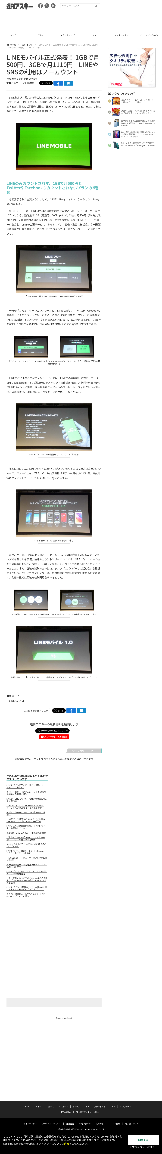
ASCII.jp (67, 1112)
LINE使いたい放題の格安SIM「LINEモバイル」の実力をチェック (25, 827)
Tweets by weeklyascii (64, 1018)
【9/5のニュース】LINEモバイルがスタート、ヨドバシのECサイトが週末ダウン (25, 806)
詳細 (66, 1143)
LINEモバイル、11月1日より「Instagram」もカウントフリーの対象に (26, 852)
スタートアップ (40, 35)
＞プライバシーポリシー (143, 1147)
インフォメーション (121, 35)
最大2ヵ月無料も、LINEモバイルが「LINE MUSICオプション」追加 (25, 895)
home (13, 44)
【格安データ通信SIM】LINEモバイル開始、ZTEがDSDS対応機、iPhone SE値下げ (26, 820)
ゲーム (76, 1106)
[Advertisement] (81, 20)
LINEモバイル (17, 700)
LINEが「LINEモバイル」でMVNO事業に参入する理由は (26, 800)
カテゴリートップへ (85, 750)
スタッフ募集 (114, 1123)
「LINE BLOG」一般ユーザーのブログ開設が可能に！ (26, 859)
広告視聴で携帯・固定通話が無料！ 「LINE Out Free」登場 (26, 865)
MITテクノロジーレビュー (90, 1112)
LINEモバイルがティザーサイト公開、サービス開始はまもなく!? (26, 786)
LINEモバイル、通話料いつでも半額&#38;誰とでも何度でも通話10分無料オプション (26, 888)
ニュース (50, 1106)
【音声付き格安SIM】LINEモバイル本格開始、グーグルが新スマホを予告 (25, 838)
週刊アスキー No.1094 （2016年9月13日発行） (25, 813)
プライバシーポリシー (51, 1123)
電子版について (131, 1123)
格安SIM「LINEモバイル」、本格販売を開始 (26, 833)
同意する (143, 1139)
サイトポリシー (30, 1123)
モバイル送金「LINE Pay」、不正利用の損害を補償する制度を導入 (26, 793)
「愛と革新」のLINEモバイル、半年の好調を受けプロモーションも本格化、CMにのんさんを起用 (27, 880)
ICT (67, 35)
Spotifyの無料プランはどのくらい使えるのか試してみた (26, 845)
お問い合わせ (84, 1123)
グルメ (13, 35)
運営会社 (70, 1123)
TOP (27, 1106)
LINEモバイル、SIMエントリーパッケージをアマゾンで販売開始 (26, 872)
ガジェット (27, 44)
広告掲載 (99, 1123)
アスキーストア (94, 35)
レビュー (37, 1106)
